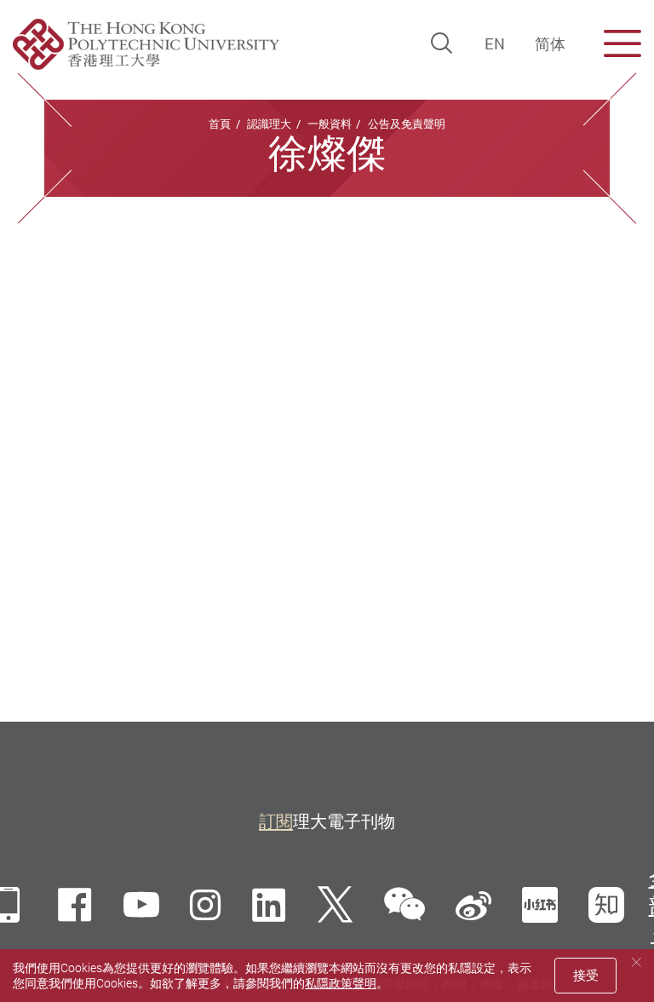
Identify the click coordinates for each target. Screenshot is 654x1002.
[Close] (636, 962)
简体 (550, 43)
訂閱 (276, 820)
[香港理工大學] (146, 44)
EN (495, 43)
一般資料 (329, 123)
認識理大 (269, 123)
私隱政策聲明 (340, 983)
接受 (586, 974)
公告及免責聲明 (406, 123)
